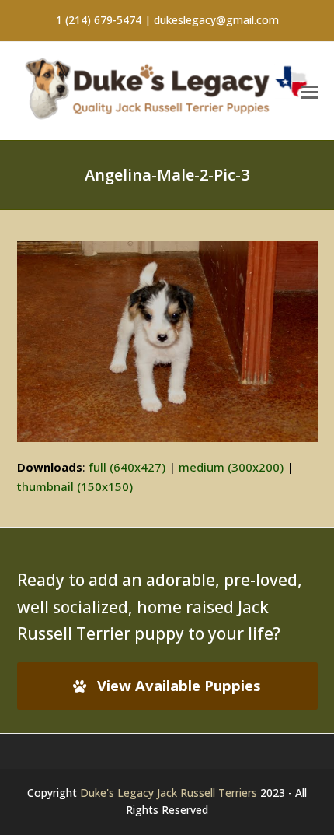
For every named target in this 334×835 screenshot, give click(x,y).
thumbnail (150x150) (75, 486)
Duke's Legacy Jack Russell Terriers (168, 792)
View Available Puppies (179, 685)
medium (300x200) (231, 467)
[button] (309, 91)
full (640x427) (127, 467)
